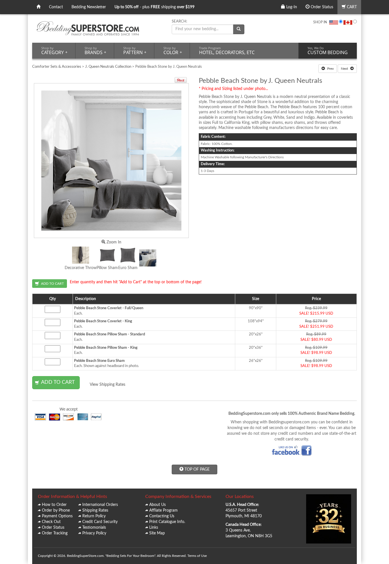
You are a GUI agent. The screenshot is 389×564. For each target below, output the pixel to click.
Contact (56, 7)
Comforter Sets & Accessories (56, 67)
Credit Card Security (100, 522)
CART (351, 7)
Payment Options (57, 516)
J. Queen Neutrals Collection (108, 67)
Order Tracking (54, 533)
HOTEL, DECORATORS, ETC (227, 51)
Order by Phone (56, 510)
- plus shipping (154, 7)
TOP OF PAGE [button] (196, 469)
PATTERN (134, 51)
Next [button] (345, 68)
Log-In (291, 7)
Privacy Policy (94, 533)
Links (153, 528)
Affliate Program (163, 510)
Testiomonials (94, 528)
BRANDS (95, 51)
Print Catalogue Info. (167, 522)
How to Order (54, 505)
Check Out (51, 522)
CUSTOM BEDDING (328, 51)
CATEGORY (54, 51)
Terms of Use (197, 555)
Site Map (157, 533)
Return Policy (94, 516)
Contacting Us (161, 516)
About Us (157, 505)
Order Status (321, 7)
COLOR (172, 51)
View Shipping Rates (107, 385)
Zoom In (113, 242)
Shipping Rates (95, 510)
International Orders (100, 505)
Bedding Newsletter (88, 7)
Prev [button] (330, 68)
